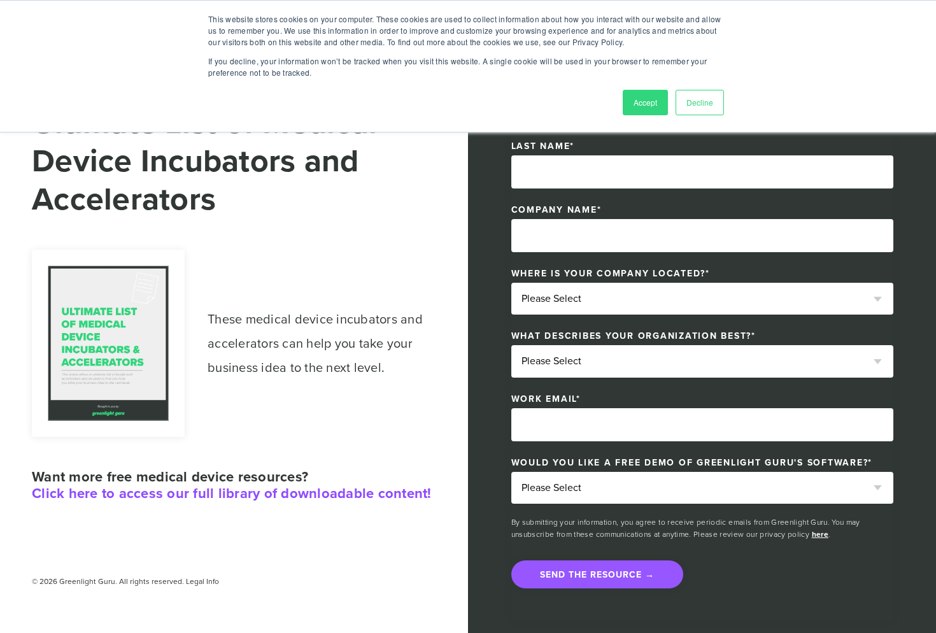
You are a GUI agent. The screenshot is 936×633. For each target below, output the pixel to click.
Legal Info (202, 581)
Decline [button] (699, 102)
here (820, 534)
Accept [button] (645, 102)
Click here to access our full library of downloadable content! (232, 493)
